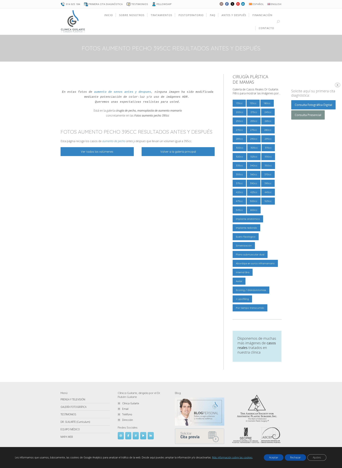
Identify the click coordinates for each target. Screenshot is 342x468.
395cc (267, 183)
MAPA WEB (67, 436)
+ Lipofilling (242, 299)
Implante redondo (246, 227)
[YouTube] (237, 5)
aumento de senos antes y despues (122, 92)
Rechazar (295, 457)
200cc (239, 112)
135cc (239, 103)
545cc (239, 210)
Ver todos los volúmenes (97, 151)
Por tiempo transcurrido (250, 307)
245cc (267, 112)
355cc (239, 174)
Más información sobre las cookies (232, 457)
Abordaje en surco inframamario (255, 263)
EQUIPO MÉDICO (70, 429)
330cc (268, 156)
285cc (239, 138)
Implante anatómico (248, 218)
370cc (267, 174)
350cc (268, 165)
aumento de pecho (113, 141)
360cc (253, 174)
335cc (239, 165)
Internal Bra (242, 272)
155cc (253, 103)
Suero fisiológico (245, 236)
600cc (253, 210)
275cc (253, 130)
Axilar (239, 281)
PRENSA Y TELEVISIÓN (73, 399)
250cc (239, 121)
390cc (253, 183)
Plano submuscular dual (250, 254)
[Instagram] (221, 5)
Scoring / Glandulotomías (251, 290)
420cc (239, 192)
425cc (253, 192)
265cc (268, 121)
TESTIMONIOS (68, 414)
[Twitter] (232, 5)
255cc (253, 121)
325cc (253, 156)
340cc (253, 165)
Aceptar (273, 457)
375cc (239, 183)
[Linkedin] (242, 5)
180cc (267, 103)
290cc (253, 138)
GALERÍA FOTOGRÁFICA (73, 407)
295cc (268, 138)
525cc (268, 201)
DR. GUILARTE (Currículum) (75, 422)
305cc (254, 147)
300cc (239, 147)
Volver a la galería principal (178, 151)
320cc (239, 156)
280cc (267, 130)
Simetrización (244, 245)
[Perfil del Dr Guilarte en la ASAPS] (257, 422)
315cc (268, 147)
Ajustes (317, 457)
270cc (239, 130)
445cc (268, 192)
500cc (253, 201)
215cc (253, 112)
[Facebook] (226, 5)
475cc (239, 201)
